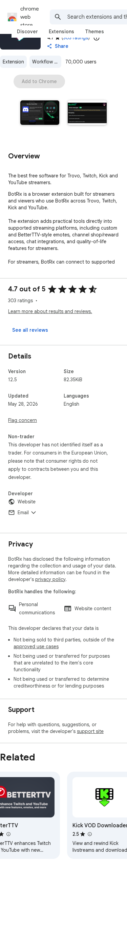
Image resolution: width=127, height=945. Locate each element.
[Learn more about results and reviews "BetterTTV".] (8, 834)
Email (23, 512)
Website (27, 502)
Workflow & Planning (46, 62)
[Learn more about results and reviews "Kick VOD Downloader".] (89, 834)
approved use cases (36, 646)
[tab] (27, 31)
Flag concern (22, 420)
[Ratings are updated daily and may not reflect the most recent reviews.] (96, 37)
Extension (13, 62)
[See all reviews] (30, 330)
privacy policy (50, 579)
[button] (40, 113)
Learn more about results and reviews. (50, 311)
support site (90, 731)
